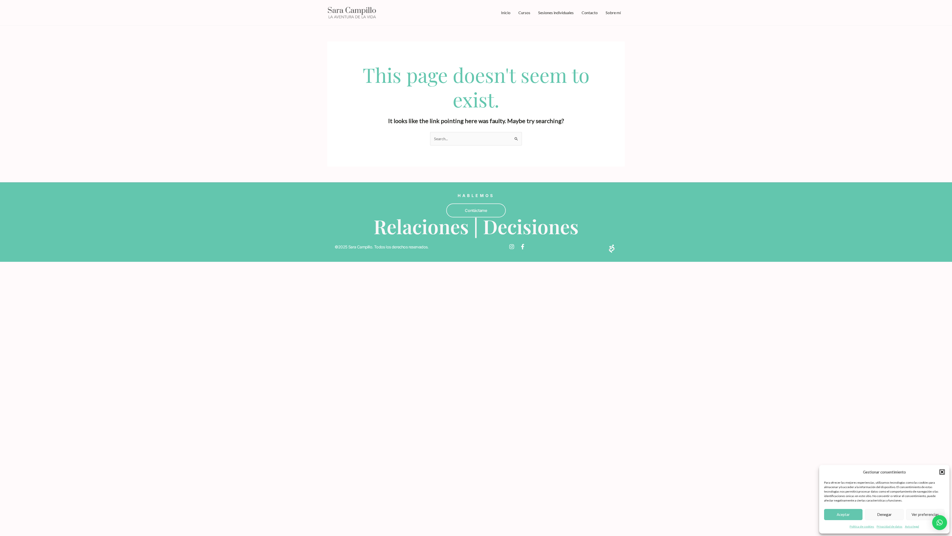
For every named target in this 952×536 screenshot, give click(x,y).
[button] (942, 471)
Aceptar (843, 514)
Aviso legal (912, 526)
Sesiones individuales (556, 12)
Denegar (884, 514)
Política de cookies (862, 526)
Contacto (590, 12)
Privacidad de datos (889, 526)
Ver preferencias (925, 514)
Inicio (505, 12)
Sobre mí (613, 12)
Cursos (524, 12)
